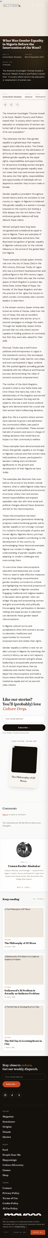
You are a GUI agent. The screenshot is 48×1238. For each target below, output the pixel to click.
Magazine (8, 1116)
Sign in (5, 814)
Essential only (20, 1232)
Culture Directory (13, 1164)
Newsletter (9, 1121)
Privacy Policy (11, 1193)
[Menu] (43, 5)
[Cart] (38, 5)
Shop (5, 1175)
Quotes (7, 1136)
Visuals (7, 1131)
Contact (7, 1188)
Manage (6, 1232)
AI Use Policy (10, 1208)
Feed (5, 1149)
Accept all (38, 1232)
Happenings (10, 1159)
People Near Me (12, 1154)
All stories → (39, 899)
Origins (7, 1126)
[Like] (17, 104)
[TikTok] (12, 1095)
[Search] (33, 5)
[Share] (5, 104)
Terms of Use (10, 1198)
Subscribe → (24, 727)
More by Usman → (24, 887)
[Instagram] (5, 1095)
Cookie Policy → (20, 1227)
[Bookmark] (11, 104)
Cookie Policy (10, 1203)
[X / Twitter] (19, 1095)
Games (6, 1170)
